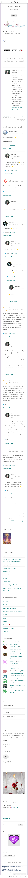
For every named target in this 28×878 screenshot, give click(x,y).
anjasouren (12, 222)
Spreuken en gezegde (17, 58)
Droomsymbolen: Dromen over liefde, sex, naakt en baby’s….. (19, 118)
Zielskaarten (6, 571)
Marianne (17, 33)
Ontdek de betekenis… (16, 666)
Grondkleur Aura (14, 668)
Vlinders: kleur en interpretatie (11, 575)
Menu (15, 15)
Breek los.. (5, 615)
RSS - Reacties (7, 818)
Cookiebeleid (15, 872)
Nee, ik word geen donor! (10, 585)
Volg (6, 756)
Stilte (4, 618)
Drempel (5, 631)
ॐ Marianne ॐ (14, 6)
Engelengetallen (7, 565)
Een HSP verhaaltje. (7, 117)
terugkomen (12, 63)
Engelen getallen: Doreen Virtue (12, 556)
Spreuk (5, 63)
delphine (11, 180)
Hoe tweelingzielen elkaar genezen (12, 611)
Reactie (20, 515)
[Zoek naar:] (10, 824)
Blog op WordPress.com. (14, 862)
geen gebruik (11, 61)
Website (5, 578)
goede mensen (19, 61)
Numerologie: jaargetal (9, 568)
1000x (5, 61)
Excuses (5, 621)
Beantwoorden (7, 148)
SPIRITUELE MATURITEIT (9, 608)
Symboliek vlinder (8, 581)
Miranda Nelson (14, 646)
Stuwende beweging (8, 628)
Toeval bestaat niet (8, 605)
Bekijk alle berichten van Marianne (17, 108)
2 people (12, 191)
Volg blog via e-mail (8, 730)
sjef (9, 307)
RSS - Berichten (7, 815)
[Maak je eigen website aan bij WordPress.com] (14, 1)
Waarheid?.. (6, 601)
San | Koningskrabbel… (16, 654)
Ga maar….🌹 (6, 625)
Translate (15, 807)
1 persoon (12, 145)
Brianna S (12, 661)
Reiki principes (14, 644)
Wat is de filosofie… (15, 642)
